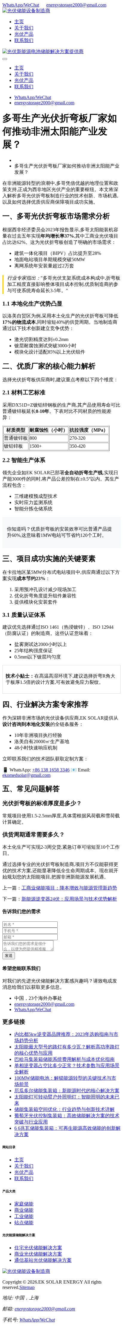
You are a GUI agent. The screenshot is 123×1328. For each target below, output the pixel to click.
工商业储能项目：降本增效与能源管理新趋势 (69, 887)
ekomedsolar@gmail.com (26, 775)
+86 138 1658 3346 (51, 769)
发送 (9, 955)
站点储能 (23, 1222)
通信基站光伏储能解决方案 (43, 1260)
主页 (19, 21)
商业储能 (23, 1210)
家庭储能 (23, 1203)
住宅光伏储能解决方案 (38, 1247)
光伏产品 (23, 34)
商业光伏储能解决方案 (38, 1253)
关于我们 (23, 27)
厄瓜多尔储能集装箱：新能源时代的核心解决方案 (66, 1090)
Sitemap (27, 1287)
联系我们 (23, 40)
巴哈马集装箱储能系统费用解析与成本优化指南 (64, 1059)
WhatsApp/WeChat (20, 4)
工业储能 (23, 1216)
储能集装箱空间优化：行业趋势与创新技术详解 (64, 1109)
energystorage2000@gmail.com (76, 4)
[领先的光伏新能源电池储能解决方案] (43, 51)
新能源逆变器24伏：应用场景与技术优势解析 (69, 898)
